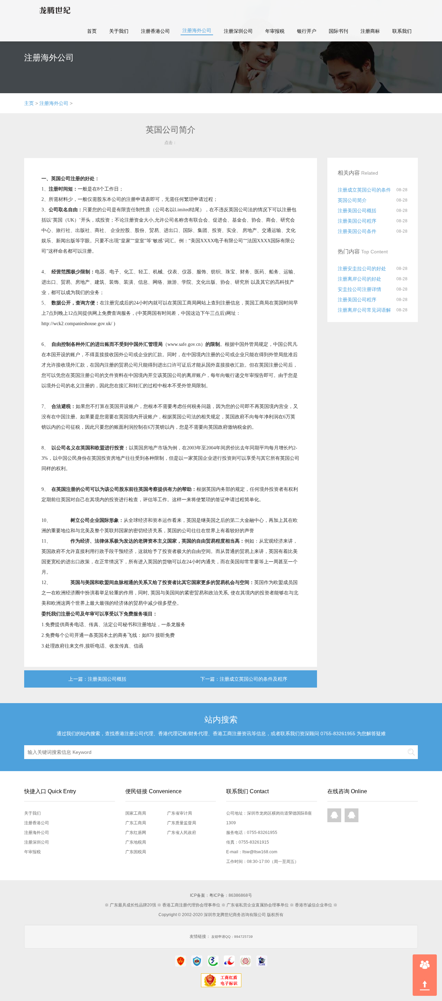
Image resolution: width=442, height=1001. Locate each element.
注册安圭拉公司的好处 (362, 268)
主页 (29, 103)
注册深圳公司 (238, 31)
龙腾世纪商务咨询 (53, 10)
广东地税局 (135, 842)
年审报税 (275, 31)
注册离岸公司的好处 (359, 279)
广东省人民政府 (181, 832)
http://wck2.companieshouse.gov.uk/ (76, 323)
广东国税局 (135, 851)
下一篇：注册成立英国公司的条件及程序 (243, 679)
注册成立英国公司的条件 (364, 190)
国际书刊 (338, 31)
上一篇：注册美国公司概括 (97, 679)
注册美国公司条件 (357, 231)
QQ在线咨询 (334, 815)
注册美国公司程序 (357, 221)
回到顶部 (425, 985)
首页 (92, 31)
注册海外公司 (196, 30)
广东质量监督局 (181, 822)
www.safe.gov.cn (184, 344)
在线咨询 (425, 964)
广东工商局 (135, 822)
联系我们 (402, 31)
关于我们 (118, 31)
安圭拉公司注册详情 (359, 289)
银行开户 (306, 31)
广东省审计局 (179, 813)
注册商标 (370, 31)
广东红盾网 (135, 832)
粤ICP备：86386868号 (230, 895)
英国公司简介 (352, 200)
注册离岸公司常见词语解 (364, 310)
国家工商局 (135, 813)
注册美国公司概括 (357, 210)
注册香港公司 (155, 31)
